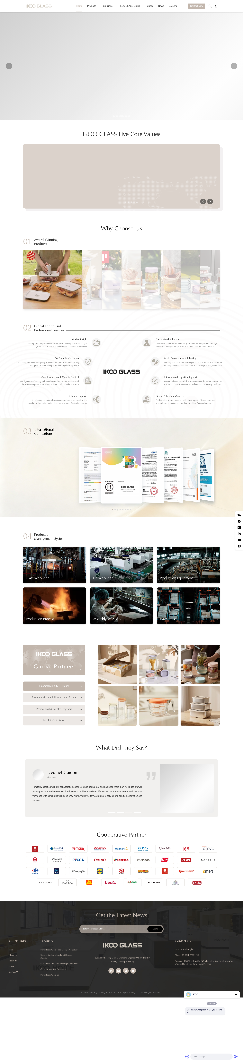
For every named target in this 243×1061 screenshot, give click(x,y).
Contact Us (14, 972)
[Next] (210, 201)
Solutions (107, 6)
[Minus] (236, 994)
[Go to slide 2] (128, 202)
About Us (13, 956)
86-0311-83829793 (190, 955)
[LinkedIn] (239, 534)
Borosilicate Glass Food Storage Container (58, 950)
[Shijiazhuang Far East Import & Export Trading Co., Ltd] (38, 6)
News (161, 6)
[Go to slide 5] (137, 202)
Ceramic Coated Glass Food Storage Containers (56, 956)
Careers (173, 6)
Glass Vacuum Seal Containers (53, 969)
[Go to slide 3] (131, 202)
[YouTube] (239, 540)
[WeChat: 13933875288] (239, 515)
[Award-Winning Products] (52, 279)
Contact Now (196, 6)
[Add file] (187, 1056)
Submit (155, 929)
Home (79, 6)
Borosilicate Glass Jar (49, 975)
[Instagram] (239, 546)
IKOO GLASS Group (130, 6)
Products (91, 6)
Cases (150, 6)
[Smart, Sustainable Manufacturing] (71, 176)
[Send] (236, 1056)
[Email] (239, 527)
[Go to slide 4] (134, 202)
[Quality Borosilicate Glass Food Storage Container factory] (121, 66)
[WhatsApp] (239, 521)
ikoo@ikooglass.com (190, 950)
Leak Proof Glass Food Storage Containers (59, 964)
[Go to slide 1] (125, 202)
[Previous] (203, 201)
